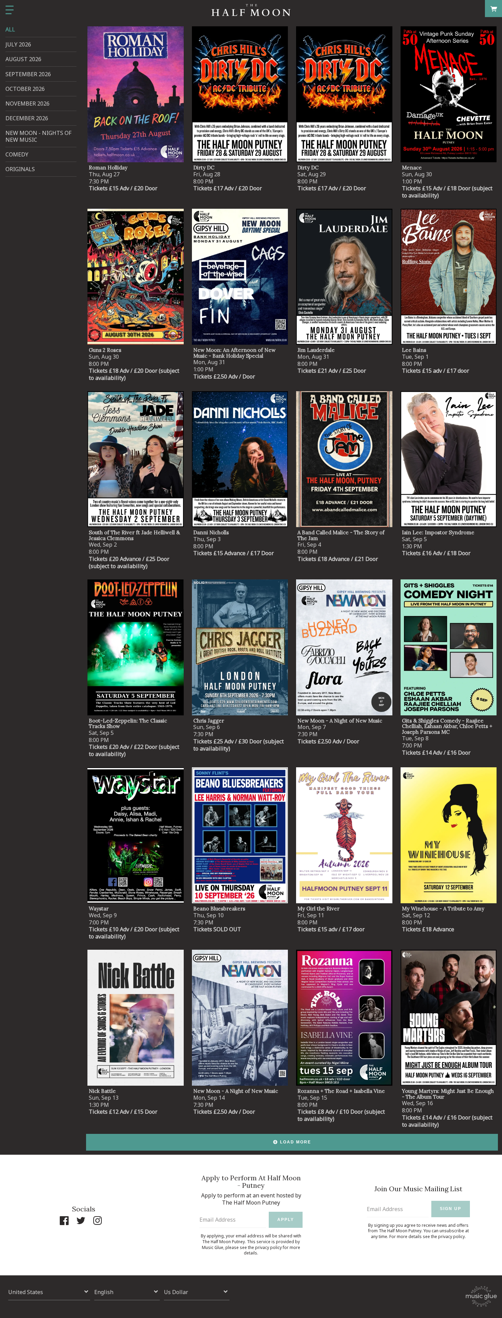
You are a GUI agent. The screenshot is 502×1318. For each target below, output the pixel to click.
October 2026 (25, 89)
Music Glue (212, 1247)
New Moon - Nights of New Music (38, 136)
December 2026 (26, 118)
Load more (295, 1142)
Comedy (16, 154)
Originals (20, 169)
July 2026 (18, 44)
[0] (493, 8)
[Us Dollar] (196, 1292)
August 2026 (23, 59)
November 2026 (27, 103)
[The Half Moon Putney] (251, 10)
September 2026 (28, 74)
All (10, 29)
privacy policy (268, 1247)
